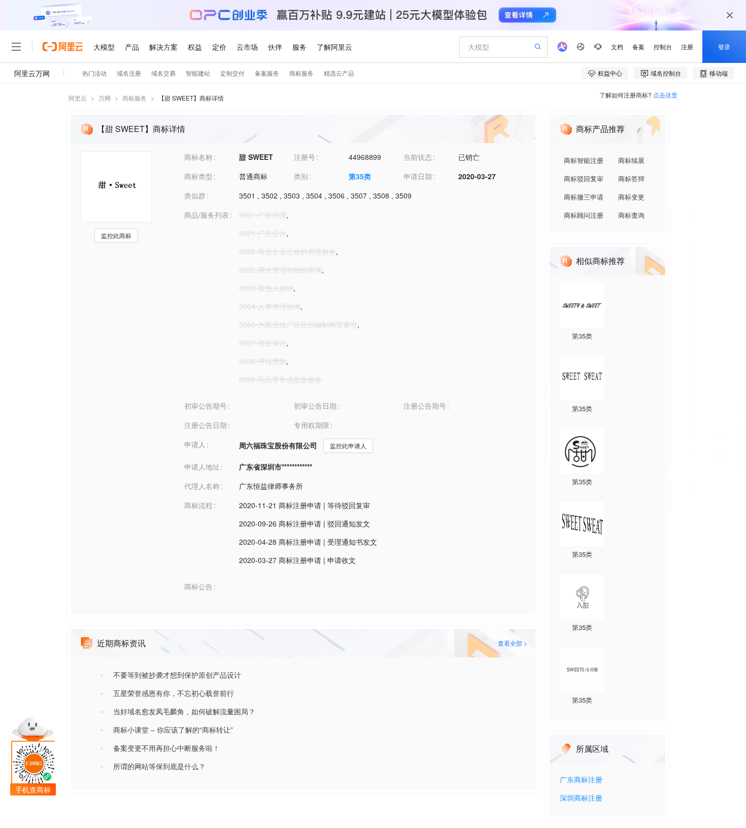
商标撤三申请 (583, 197)
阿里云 (78, 97)
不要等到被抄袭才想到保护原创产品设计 (177, 675)
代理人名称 (202, 486)
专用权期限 (311, 425)
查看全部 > (512, 643)
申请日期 (417, 176)
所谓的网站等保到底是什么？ (159, 766)
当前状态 (417, 157)
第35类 (360, 176)
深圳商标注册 (581, 798)
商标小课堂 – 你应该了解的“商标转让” (173, 729)
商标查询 (631, 215)
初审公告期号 (205, 406)
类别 (301, 176)
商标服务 (134, 97)
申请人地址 (202, 466)
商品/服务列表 (206, 215)
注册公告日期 (205, 425)
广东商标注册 (581, 780)
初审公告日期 (315, 406)
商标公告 (198, 586)
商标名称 (198, 157)
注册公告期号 (424, 406)
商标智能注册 (583, 160)
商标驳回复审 (583, 178)
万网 (104, 97)
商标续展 (631, 160)
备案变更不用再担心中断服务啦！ (166, 748)
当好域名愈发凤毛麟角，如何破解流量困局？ (184, 711)
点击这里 (665, 94)
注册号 (304, 157)
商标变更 (631, 197)
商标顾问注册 (583, 215)
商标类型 (198, 176)
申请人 (195, 444)
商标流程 (198, 505)
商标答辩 (631, 178)
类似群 (195, 195)
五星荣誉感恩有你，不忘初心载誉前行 (173, 693)
